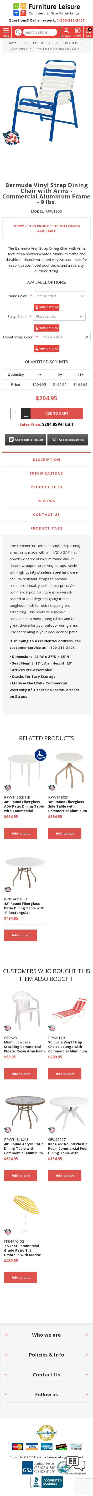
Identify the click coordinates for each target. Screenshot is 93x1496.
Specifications (46, 473)
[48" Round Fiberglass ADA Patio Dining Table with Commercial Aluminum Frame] (25, 770)
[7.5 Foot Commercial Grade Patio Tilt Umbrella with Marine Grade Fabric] (25, 1214)
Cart (90, 29)
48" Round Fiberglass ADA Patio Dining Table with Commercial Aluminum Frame (24, 809)
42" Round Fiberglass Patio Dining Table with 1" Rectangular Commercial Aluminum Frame (24, 912)
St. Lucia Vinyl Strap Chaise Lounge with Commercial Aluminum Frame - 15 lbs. (67, 1049)
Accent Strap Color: (17, 337)
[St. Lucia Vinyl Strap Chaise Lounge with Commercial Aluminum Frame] (69, 1011)
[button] (75, 1474)
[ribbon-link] (40, 755)
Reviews (46, 501)
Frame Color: (17, 295)
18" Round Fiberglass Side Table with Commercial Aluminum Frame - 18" (67, 809)
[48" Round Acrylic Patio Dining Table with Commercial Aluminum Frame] (25, 1112)
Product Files (46, 487)
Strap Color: (17, 316)
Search (18, 32)
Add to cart (56, 413)
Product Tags (46, 528)
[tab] (46, 460)
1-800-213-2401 (71, 20)
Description (46, 459)
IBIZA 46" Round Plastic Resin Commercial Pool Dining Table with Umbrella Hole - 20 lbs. (68, 1151)
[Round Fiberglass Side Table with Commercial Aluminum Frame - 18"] (69, 770)
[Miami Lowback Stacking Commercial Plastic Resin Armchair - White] (25, 1011)
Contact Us (46, 514)
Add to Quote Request (29, 439)
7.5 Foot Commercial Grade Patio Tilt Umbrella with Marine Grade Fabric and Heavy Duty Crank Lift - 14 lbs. (24, 1255)
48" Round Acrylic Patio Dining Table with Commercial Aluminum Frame (24, 1151)
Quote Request (77, 32)
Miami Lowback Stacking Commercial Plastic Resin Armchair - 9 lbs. (24, 1049)
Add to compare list (71, 439)
